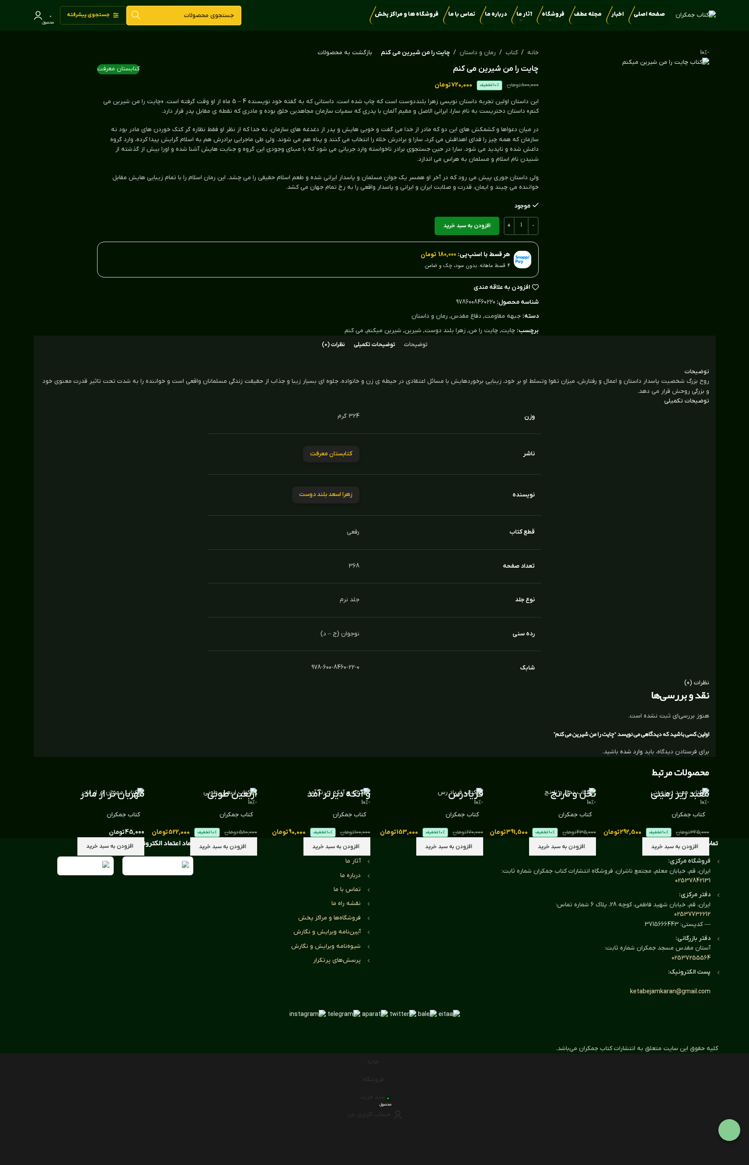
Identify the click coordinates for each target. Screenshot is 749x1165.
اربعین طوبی (232, 794)
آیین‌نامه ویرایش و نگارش (327, 932)
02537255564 (691, 958)
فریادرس (465, 794)
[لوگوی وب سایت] (696, 15)
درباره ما (350, 875)
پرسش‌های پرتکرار (337, 960)
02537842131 (693, 881)
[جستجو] (136, 15)
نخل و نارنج (573, 794)
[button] (675, 846)
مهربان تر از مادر (112, 794)
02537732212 (692, 914)
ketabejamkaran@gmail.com (670, 992)
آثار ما (353, 861)
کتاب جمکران (688, 815)
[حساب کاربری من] (38, 15)
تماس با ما (347, 889)
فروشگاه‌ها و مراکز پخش (329, 918)
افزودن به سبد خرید (467, 225)
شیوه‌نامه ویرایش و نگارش (326, 946)
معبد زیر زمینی (680, 794)
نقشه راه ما (346, 903)
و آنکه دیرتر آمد (338, 794)
